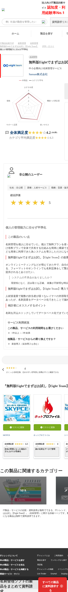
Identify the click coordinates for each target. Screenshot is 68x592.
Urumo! (54, 573)
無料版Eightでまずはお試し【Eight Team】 (19, 46)
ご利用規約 (58, 555)
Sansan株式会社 (38, 74)
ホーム (15, 33)
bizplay (64, 573)
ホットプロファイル (42, 435)
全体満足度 (19, 133)
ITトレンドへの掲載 (45, 569)
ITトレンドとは (43, 555)
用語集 (40, 564)
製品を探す (46, 33)
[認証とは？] (11, 178)
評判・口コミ (48, 46)
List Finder (41, 573)
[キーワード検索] (43, 22)
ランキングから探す (59, 560)
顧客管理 (22, 43)
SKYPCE (6, 435)
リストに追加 (18, 427)
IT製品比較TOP (7, 43)
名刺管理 (34, 43)
